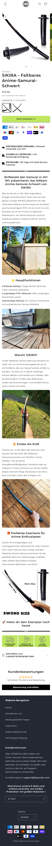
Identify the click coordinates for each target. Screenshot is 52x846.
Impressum (11, 726)
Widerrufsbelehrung (16, 732)
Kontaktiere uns (13, 713)
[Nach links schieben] (20, 67)
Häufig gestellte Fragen (17, 719)
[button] (5, 4)
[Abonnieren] (44, 799)
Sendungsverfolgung (16, 738)
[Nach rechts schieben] (32, 67)
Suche (8, 707)
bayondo (23, 841)
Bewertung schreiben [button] (26, 687)
